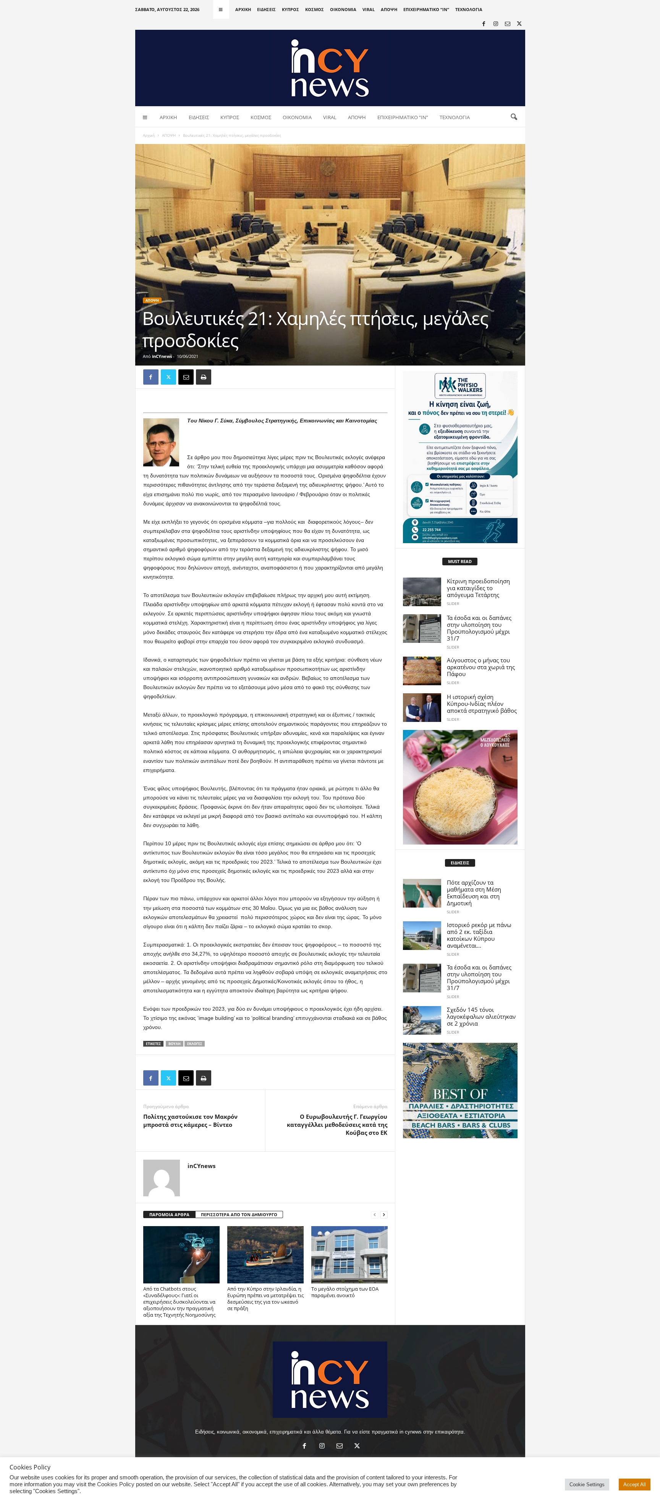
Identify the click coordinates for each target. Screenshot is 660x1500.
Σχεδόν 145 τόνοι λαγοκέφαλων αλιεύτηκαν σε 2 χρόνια (481, 1016)
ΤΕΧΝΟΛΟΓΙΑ (468, 9)
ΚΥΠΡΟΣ (290, 9)
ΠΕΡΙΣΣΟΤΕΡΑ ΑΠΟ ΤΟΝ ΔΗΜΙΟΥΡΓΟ (239, 1214)
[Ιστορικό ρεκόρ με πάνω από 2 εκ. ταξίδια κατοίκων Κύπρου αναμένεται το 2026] (422, 935)
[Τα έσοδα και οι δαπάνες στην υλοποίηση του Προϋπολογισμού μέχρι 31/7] (422, 628)
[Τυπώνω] (203, 377)
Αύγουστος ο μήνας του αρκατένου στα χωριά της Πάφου (481, 667)
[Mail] (507, 24)
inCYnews (162, 356)
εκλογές (194, 1043)
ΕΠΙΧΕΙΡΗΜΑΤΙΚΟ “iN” (426, 9)
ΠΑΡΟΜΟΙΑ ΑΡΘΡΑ (169, 1214)
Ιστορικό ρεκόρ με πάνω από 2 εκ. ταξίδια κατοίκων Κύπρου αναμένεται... (479, 935)
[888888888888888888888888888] (460, 457)
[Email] (186, 377)
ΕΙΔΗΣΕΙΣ (266, 9)
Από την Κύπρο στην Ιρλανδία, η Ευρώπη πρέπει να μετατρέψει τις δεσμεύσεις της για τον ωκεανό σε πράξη (265, 1298)
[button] (513, 117)
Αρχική (149, 135)
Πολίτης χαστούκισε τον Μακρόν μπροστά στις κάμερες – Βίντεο (190, 1120)
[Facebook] (484, 24)
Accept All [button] (634, 1484)
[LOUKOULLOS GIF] (460, 787)
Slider (453, 603)
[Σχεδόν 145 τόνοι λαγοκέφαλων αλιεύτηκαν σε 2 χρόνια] (422, 1020)
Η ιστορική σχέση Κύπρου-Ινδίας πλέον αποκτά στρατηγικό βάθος (482, 703)
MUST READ (460, 561)
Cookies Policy (115, 1484)
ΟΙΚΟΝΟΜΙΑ (343, 9)
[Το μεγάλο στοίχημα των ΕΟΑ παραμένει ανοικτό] (349, 1254)
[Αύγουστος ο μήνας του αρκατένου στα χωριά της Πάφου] (422, 671)
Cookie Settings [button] (587, 1484)
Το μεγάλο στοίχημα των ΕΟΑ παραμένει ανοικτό (345, 1292)
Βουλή (174, 1043)
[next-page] (384, 1215)
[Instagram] (495, 24)
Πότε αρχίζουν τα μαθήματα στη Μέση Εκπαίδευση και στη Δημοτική (474, 893)
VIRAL (368, 9)
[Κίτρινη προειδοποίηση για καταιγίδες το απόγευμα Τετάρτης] (422, 592)
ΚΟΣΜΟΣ (314, 9)
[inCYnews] (330, 68)
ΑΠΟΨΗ (389, 9)
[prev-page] (375, 1215)
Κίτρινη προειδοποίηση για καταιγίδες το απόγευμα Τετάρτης (478, 588)
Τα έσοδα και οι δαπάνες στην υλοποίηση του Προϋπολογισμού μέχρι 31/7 (479, 628)
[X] (519, 24)
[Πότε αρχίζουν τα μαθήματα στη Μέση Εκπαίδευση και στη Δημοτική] (422, 893)
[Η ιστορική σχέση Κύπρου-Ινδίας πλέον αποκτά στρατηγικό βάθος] (422, 707)
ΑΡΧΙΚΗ (243, 9)
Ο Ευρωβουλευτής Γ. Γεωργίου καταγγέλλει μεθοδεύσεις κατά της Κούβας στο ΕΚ (337, 1124)
